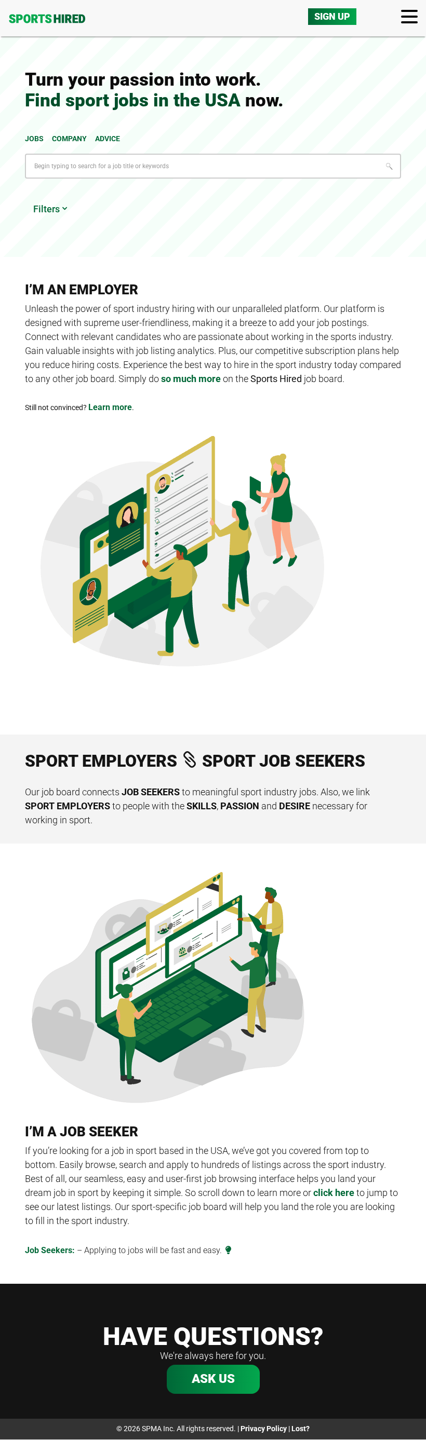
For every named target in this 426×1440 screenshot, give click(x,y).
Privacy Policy (264, 1428)
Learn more (110, 407)
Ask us (213, 1378)
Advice (107, 138)
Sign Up (332, 16)
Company (69, 138)
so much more (191, 378)
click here (333, 1192)
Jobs (34, 138)
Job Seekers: (50, 1250)
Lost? (300, 1428)
